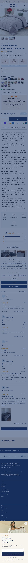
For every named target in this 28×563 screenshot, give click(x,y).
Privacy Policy (11, 560)
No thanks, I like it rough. (12, 557)
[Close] (25, 523)
